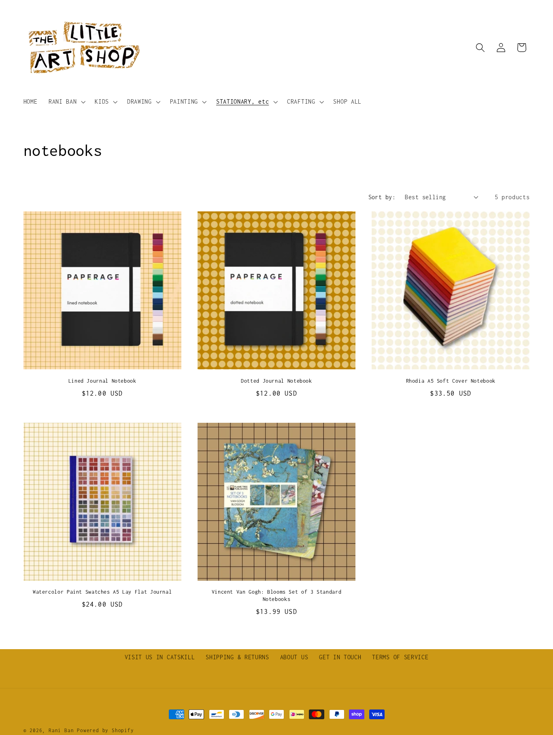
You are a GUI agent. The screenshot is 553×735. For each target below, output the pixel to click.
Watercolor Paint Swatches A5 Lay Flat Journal (102, 592)
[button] (66, 101)
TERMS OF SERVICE (400, 657)
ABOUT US (294, 657)
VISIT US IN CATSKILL (160, 657)
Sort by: (382, 197)
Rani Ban (61, 730)
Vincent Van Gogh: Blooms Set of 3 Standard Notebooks (276, 595)
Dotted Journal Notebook (276, 381)
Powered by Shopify (105, 730)
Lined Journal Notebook (102, 381)
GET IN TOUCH (340, 657)
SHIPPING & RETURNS (237, 657)
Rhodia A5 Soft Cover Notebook (451, 381)
